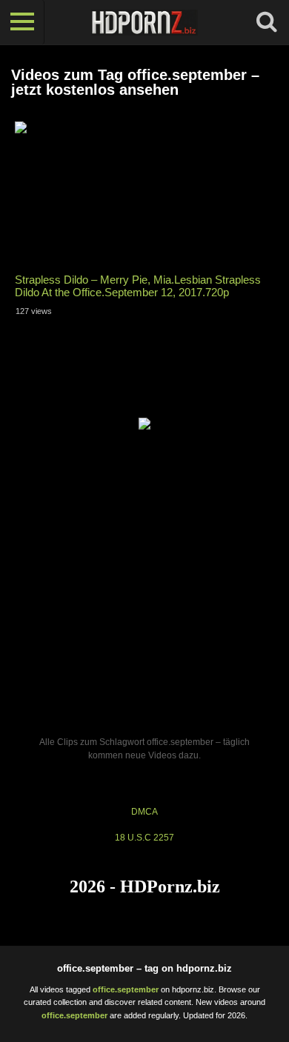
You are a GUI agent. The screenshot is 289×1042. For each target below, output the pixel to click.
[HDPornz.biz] (144, 22)
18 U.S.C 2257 (144, 837)
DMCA (144, 811)
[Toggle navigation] (22, 22)
